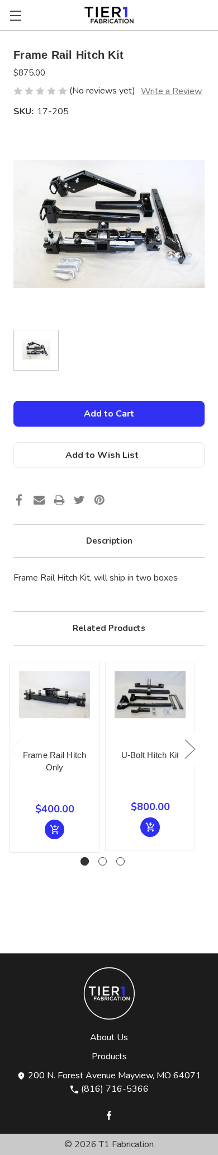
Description (109, 540)
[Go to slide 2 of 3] (102, 861)
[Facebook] (19, 503)
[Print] (59, 503)
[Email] (39, 503)
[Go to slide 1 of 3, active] (84, 861)
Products (109, 1056)
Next (189, 749)
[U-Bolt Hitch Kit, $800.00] (150, 706)
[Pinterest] (99, 503)
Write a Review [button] (171, 91)
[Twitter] (79, 503)
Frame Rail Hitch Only (55, 761)
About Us (109, 1037)
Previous (15, 749)
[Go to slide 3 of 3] (120, 861)
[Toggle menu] (15, 15)
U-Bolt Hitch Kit (150, 755)
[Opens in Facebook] (109, 1114)
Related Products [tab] (109, 628)
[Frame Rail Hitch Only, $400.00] (54, 706)
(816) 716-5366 (114, 1089)
